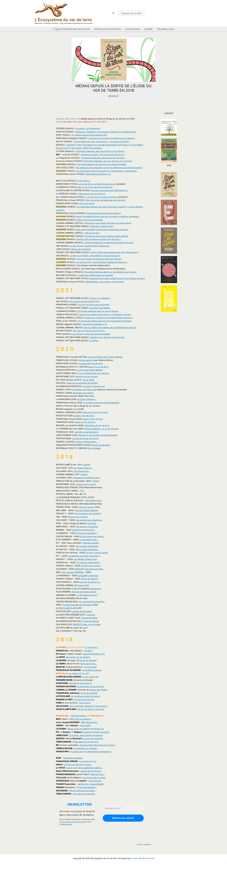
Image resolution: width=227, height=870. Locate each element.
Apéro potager (94, 448)
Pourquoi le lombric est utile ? (96, 732)
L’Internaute (76, 148)
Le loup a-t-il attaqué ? (99, 298)
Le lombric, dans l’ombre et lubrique (86, 735)
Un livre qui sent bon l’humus (77, 764)
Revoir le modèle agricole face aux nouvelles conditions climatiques (107, 216)
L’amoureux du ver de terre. (97, 425)
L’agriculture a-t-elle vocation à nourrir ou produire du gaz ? (117, 278)
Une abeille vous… (93, 500)
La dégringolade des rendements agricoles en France (109, 242)
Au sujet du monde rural (93, 386)
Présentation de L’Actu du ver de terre (103, 213)
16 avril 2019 (83, 585)
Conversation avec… (88, 539)
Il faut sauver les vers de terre (91, 193)
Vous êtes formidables (99, 308)
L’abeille (86, 464)
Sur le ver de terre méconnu (91, 709)
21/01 (85, 627)
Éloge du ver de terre (78, 517)
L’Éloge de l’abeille (89, 578)
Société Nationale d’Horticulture (77, 605)
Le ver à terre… (83, 180)
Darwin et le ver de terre (86, 376)
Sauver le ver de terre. (85, 422)
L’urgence (90, 614)
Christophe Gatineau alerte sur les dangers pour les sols (110, 272)
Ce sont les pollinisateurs (88, 562)
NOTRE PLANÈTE (64, 608)
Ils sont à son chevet (90, 565)
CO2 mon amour (87, 203)
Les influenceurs (81, 471)
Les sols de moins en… (90, 582)
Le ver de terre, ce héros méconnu (101, 197)
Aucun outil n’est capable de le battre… (84, 767)
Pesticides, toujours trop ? (102, 226)
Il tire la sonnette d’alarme (86, 510)
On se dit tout (95, 781)
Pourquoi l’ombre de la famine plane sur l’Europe (99, 259)
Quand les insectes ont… (83, 530)
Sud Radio (88, 145)
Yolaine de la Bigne (98, 689)
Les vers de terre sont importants (93, 304)
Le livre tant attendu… (87, 787)
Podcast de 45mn (89, 618)
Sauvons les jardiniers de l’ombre (82, 383)
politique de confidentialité (71, 822)
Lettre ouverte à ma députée (89, 220)
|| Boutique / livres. (166, 29)
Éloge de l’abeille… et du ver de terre (102, 428)
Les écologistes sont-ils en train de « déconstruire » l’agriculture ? (107, 171)
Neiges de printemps (81, 249)
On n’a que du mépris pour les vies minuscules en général (104, 321)
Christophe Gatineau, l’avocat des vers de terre (103, 158)
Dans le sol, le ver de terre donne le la (94, 187)
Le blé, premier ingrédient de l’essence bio (90, 246)
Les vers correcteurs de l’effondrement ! (109, 190)
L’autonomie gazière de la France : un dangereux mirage (105, 314)
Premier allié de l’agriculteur (82, 790)
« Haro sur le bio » (92, 233)
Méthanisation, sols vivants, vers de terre (105, 281)
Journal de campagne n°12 (94, 324)
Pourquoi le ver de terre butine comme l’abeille (106, 236)
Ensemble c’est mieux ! (83, 393)
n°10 (75, 409)
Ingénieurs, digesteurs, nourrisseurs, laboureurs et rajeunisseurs (106, 132)
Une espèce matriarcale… (87, 546)
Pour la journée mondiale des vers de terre (105, 200)
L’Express (70, 145)
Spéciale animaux (91, 543)
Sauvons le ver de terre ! (80, 683)
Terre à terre (85, 703)
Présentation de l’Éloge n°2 (98, 174)
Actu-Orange (95, 148)
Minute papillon (86, 360)
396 (75, 588)
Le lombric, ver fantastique (88, 128)
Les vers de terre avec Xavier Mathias (105, 357)
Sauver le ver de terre (97, 367)
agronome (96, 588)
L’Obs (79, 145)
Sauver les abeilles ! (101, 445)
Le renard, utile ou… (83, 468)
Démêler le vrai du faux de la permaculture (98, 435)
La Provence (123, 145)
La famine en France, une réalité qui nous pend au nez (95, 255)
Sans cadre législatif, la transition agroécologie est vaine (102, 229)
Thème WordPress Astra (142, 858)
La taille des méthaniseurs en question (95, 275)
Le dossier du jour (88, 761)
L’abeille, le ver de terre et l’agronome (107, 337)
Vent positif (85, 725)
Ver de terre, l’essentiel (87, 526)
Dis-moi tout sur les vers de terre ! (89, 330)
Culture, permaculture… (87, 441)
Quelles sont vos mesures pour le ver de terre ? (98, 239)
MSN (85, 148)
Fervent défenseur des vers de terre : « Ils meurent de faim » (102, 141)
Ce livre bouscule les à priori (85, 438)
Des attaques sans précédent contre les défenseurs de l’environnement (109, 167)
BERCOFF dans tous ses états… (89, 569)
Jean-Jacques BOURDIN (72, 572)
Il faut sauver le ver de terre (95, 412)
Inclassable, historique (87, 575)
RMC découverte (89, 722)
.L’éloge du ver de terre (91, 771)
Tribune (84, 474)
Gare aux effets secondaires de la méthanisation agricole (109, 327)
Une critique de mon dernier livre (84, 301)
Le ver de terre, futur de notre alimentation (90, 334)
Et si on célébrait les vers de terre (93, 373)
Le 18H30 (94, 340)
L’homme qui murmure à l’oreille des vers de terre (112, 138)
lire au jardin (88, 380)
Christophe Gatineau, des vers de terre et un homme (100, 151)
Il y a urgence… (91, 647)
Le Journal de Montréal (105, 145)
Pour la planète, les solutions (87, 513)
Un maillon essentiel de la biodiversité (89, 135)
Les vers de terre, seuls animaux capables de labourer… (102, 262)
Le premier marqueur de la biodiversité (101, 402)
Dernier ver (98, 728)
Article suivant (145, 844)
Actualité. (148, 29)
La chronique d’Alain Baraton (90, 370)
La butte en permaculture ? (86, 432)
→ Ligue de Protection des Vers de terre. (71, 29)
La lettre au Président (82, 611)
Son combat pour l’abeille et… (89, 520)
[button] (113, 13)
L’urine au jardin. (132, 29)
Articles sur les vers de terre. (107, 29)
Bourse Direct (62, 148)
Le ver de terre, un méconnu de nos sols (97, 184)
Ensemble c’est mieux (82, 389)
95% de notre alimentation (84, 591)
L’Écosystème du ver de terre (63, 19)
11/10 (82, 490)
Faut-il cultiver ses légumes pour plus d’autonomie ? (114, 252)
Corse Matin (136, 145)
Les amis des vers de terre (90, 363)
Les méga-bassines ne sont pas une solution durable (101, 164)
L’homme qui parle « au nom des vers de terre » (103, 154)
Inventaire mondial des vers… (86, 477)
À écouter (91, 523)
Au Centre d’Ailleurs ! (86, 399)
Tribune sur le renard (86, 484)
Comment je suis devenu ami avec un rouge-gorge (107, 223)
